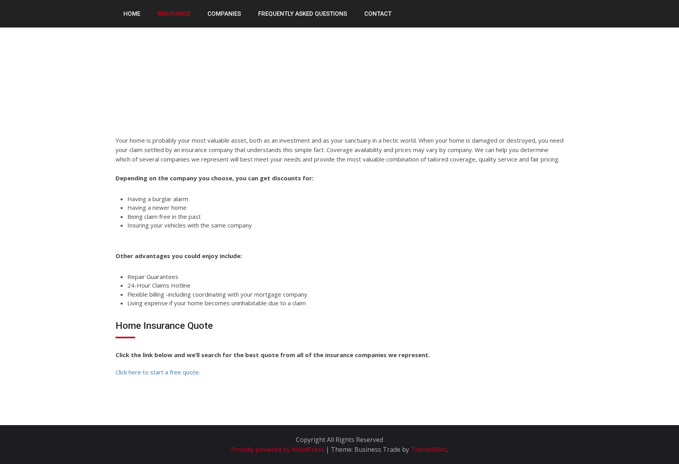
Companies (224, 13)
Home (131, 13)
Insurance (174, 13)
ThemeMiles (429, 449)
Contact (377, 13)
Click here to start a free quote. (158, 372)
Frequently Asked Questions (302, 13)
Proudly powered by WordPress (278, 449)
